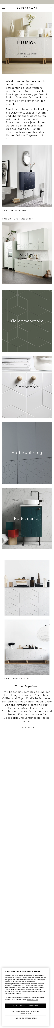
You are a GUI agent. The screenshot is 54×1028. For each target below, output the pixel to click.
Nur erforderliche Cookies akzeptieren (25, 1012)
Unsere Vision (27, 728)
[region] (25, 997)
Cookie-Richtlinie (32, 999)
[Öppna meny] (3, 8)
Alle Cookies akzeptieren (25, 1005)
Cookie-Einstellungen (25, 1018)
